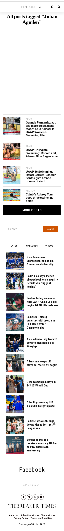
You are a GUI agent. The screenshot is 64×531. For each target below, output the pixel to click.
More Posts (32, 210)
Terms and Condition (41, 518)
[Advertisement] (32, 64)
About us (13, 515)
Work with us (48, 515)
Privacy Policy (21, 518)
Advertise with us (30, 515)
